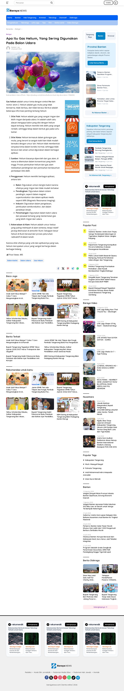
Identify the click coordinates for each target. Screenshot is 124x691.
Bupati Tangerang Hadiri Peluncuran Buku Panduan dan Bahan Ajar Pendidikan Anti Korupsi (43, 320)
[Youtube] (64, 675)
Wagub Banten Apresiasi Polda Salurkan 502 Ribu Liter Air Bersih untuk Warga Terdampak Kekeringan (99, 504)
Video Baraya (72, 23)
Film (50, 23)
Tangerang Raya (90, 36)
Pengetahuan (12, 23)
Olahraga (73, 18)
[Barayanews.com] (16, 10)
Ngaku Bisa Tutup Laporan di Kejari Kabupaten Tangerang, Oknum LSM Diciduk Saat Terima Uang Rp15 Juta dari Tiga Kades (107, 423)
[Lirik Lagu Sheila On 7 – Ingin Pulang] (89, 352)
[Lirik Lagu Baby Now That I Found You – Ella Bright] (89, 310)
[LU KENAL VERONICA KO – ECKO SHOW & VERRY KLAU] (89, 367)
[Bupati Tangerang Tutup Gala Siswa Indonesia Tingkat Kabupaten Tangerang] (110, 585)
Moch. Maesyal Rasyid (94, 462)
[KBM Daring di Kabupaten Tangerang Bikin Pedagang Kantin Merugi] (68, 311)
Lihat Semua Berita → (97, 60)
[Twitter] (51, 675)
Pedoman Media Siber (62, 670)
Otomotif (63, 18)
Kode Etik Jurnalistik (42, 670)
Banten (18, 18)
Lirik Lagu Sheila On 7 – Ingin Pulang (106, 350)
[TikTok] (73, 675)
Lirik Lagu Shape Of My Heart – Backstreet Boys (107, 322)
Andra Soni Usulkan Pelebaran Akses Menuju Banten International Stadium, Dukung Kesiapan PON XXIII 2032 (107, 440)
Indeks (108, 3)
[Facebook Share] (58, 268)
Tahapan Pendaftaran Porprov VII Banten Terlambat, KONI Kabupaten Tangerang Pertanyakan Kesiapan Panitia (109, 575)
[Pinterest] (56, 675)
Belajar (9, 34)
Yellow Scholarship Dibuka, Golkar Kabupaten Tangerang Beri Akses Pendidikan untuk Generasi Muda (17, 320)
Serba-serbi (59, 23)
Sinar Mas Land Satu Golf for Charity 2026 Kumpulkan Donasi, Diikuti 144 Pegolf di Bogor (91, 575)
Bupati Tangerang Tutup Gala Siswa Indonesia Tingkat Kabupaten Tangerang (109, 594)
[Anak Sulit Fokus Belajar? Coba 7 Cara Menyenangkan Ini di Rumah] (17, 285)
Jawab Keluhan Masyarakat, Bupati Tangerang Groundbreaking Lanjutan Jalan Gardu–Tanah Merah (107, 406)
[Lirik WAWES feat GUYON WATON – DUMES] (89, 338)
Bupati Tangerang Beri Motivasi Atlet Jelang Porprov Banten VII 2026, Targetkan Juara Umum (90, 594)
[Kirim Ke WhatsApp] (77, 268)
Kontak (96, 670)
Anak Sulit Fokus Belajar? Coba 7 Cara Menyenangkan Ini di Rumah (16, 296)
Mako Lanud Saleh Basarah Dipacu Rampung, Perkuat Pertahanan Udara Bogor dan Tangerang (103, 255)
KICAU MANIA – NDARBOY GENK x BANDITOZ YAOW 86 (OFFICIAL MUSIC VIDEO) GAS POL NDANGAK (107, 381)
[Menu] (7, 3)
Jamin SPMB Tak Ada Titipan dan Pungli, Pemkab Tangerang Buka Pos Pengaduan (43, 296)
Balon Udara (26, 260)
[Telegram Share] (73, 268)
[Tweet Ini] (63, 268)
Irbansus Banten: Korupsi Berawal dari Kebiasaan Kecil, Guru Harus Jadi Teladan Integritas (100, 536)
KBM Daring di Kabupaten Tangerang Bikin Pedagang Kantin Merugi (68, 323)
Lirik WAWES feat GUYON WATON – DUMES (107, 336)
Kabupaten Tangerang (94, 458)
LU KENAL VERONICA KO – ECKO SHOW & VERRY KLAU (107, 365)
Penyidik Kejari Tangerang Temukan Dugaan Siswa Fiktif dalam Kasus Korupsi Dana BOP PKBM (103, 277)
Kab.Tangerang (30, 18)
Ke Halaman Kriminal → (100, 110)
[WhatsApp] (69, 675)
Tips (44, 23)
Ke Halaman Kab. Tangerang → (100, 173)
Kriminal (42, 18)
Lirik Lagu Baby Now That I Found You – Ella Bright (107, 308)
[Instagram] (60, 675)
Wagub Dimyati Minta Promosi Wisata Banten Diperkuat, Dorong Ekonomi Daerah (98, 493)
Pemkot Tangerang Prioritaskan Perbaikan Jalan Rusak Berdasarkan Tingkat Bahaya (101, 266)
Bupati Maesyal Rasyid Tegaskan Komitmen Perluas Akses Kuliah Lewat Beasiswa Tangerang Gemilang (102, 289)
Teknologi (52, 18)
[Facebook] (47, 675)
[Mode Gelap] (116, 3)
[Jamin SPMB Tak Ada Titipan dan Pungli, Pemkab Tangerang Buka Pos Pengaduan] (43, 285)
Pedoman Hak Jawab (82, 670)
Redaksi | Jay (15, 47)
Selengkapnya (109, 184)
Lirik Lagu (35, 23)
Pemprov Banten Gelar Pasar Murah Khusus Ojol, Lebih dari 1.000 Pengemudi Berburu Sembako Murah (99, 525)
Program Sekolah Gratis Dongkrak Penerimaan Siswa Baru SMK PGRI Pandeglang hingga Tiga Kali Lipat (97, 547)
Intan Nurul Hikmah (93, 477)
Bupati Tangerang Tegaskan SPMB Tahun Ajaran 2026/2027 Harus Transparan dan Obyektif (67, 296)
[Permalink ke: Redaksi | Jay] (8, 48)
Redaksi (28, 670)
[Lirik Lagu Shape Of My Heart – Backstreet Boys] (89, 324)
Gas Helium (38, 260)
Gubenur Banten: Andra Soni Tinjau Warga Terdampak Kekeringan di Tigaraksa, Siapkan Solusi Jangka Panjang (103, 232)
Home (9, 18)
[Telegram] (78, 675)
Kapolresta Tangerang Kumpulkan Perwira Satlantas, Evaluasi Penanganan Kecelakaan (102, 244)
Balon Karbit (12, 260)
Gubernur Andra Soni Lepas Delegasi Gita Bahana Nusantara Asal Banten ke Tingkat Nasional (100, 515)
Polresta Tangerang (93, 466)
